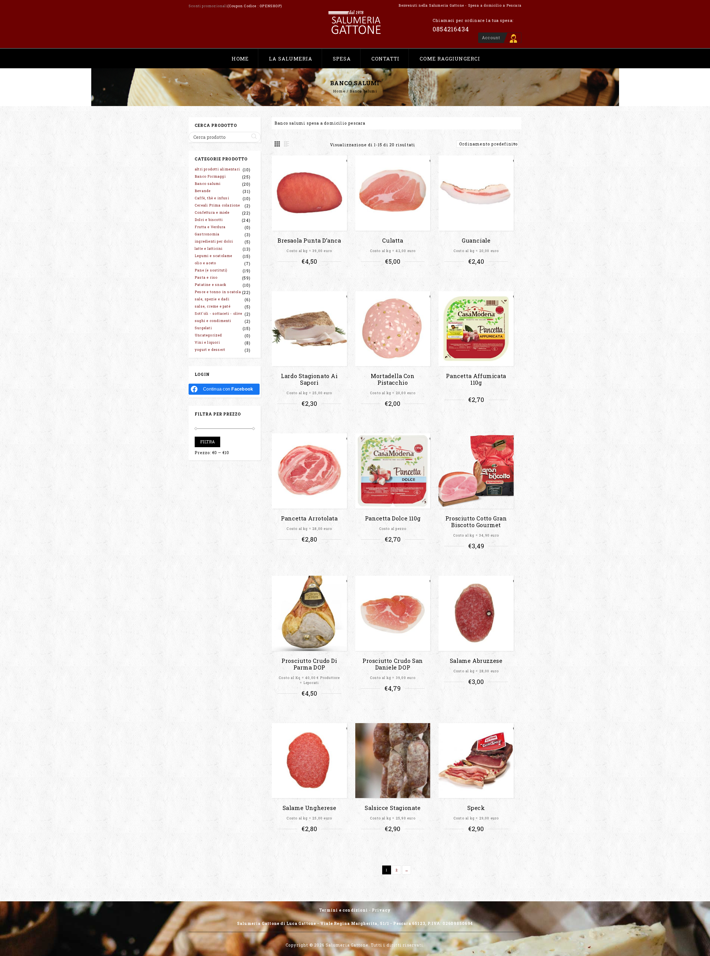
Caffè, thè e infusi (212, 198)
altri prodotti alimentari (217, 169)
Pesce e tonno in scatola (218, 292)
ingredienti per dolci (214, 241)
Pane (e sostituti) (211, 270)
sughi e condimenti (213, 320)
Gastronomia (207, 234)
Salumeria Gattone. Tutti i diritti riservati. (375, 945)
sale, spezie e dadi (212, 299)
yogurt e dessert (210, 349)
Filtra (207, 441)
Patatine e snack (210, 284)
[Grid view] (278, 144)
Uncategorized (208, 335)
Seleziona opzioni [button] (311, 277)
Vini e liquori (207, 342)
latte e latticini (208, 248)
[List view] (286, 144)
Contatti (385, 58)
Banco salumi (207, 183)
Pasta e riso (206, 277)
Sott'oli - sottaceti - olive (218, 313)
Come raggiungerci (450, 58)
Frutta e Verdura (210, 227)
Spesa (342, 58)
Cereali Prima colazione (217, 205)
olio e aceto (205, 263)
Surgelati (203, 328)
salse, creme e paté (212, 306)
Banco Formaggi (210, 176)
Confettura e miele (212, 212)
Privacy (381, 910)
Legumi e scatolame (213, 255)
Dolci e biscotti (209, 219)
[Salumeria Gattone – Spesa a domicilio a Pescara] (355, 22)
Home (240, 58)
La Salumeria (290, 58)
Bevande (203, 190)
